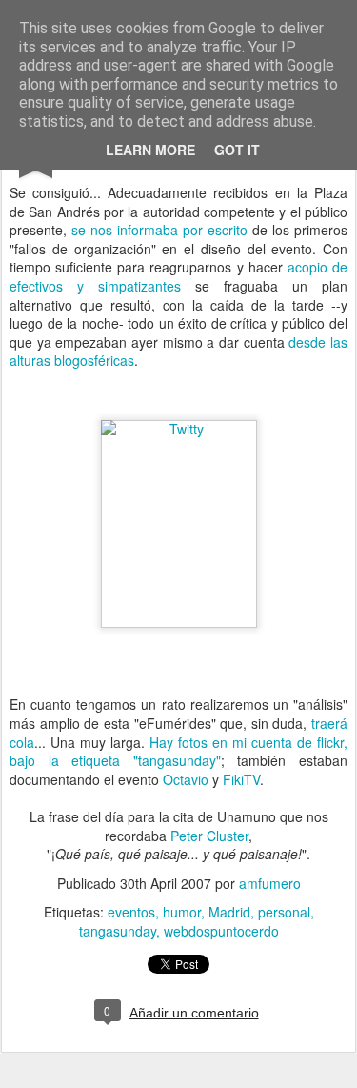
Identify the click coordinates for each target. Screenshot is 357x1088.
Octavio (185, 779)
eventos (131, 911)
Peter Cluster (209, 835)
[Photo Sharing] (179, 428)
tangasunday (117, 930)
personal (284, 911)
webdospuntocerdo (221, 930)
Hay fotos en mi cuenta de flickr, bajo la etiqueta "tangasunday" (178, 752)
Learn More (150, 149)
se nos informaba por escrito (159, 229)
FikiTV (241, 779)
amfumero (270, 883)
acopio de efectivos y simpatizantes (178, 276)
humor (182, 911)
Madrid (229, 911)
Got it (237, 149)
